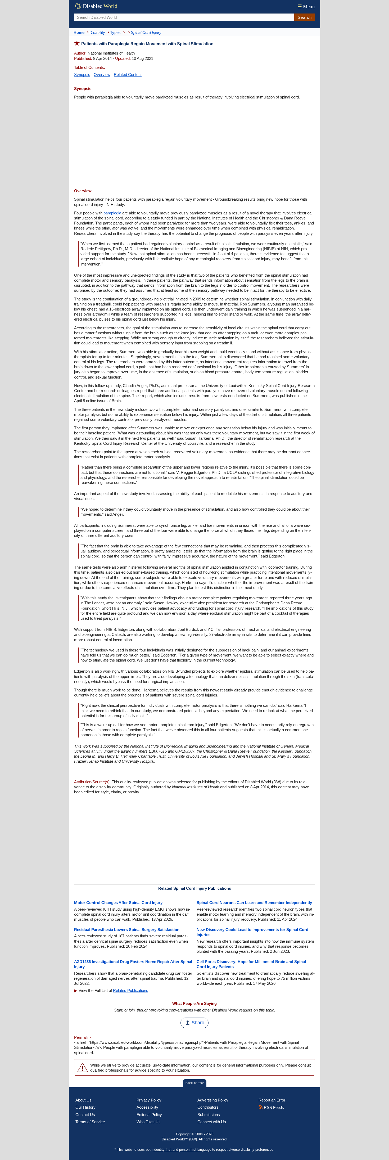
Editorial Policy (149, 1114)
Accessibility (147, 1107)
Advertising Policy (212, 1100)
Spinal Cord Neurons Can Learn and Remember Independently (254, 902)
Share (198, 1022)
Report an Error (272, 1100)
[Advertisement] (194, 144)
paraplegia (112, 213)
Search (305, 17)
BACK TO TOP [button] (195, 1083)
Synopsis (82, 74)
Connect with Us (211, 1121)
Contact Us (85, 1114)
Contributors (208, 1107)
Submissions (208, 1114)
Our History (85, 1107)
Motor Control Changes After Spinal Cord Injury (118, 902)
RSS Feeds (273, 1107)
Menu (306, 6)
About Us (83, 1100)
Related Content (128, 74)
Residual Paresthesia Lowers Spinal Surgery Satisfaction (126, 929)
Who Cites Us (149, 1121)
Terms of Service (90, 1121)
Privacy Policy (149, 1100)
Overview (102, 74)
